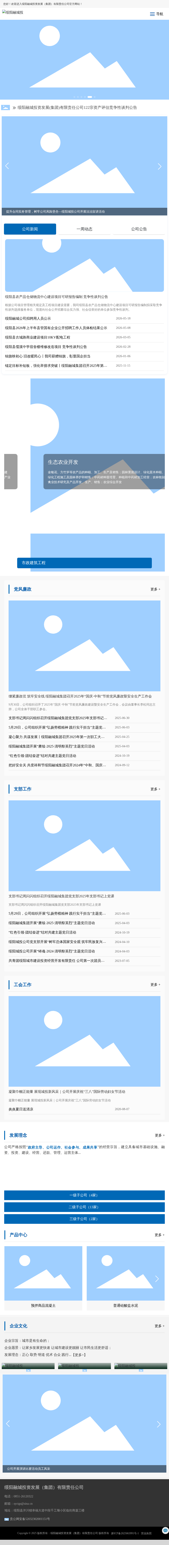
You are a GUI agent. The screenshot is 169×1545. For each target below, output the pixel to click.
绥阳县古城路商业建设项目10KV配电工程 (37, 337)
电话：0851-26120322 (18, 1496)
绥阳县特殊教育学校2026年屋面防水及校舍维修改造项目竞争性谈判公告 (80, 107)
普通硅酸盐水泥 (125, 1305)
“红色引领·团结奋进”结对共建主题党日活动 (42, 756)
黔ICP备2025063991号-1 (125, 1533)
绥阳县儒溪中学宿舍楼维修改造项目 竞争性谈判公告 (46, 347)
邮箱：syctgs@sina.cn (18, 1503)
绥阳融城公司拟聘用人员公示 (28, 318)
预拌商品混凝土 (43, 1305)
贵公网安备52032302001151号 (30, 1519)
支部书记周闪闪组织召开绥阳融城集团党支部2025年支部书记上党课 (61, 896)
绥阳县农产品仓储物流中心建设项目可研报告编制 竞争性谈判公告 (56, 297)
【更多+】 (79, 1355)
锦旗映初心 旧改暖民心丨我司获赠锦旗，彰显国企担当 (47, 356)
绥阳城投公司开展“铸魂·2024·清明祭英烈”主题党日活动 (52, 951)
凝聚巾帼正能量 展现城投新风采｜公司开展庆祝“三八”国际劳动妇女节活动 (67, 1092)
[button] (74, 97)
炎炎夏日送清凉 (21, 1109)
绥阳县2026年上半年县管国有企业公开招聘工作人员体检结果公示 (56, 328)
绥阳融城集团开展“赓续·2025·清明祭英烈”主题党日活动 (52, 746)
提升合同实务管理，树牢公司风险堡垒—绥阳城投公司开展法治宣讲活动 (55, 211)
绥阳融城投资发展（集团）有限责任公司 (44, 1487)
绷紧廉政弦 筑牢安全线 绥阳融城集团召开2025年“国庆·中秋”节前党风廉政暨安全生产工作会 (80, 696)
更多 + (155, 589)
